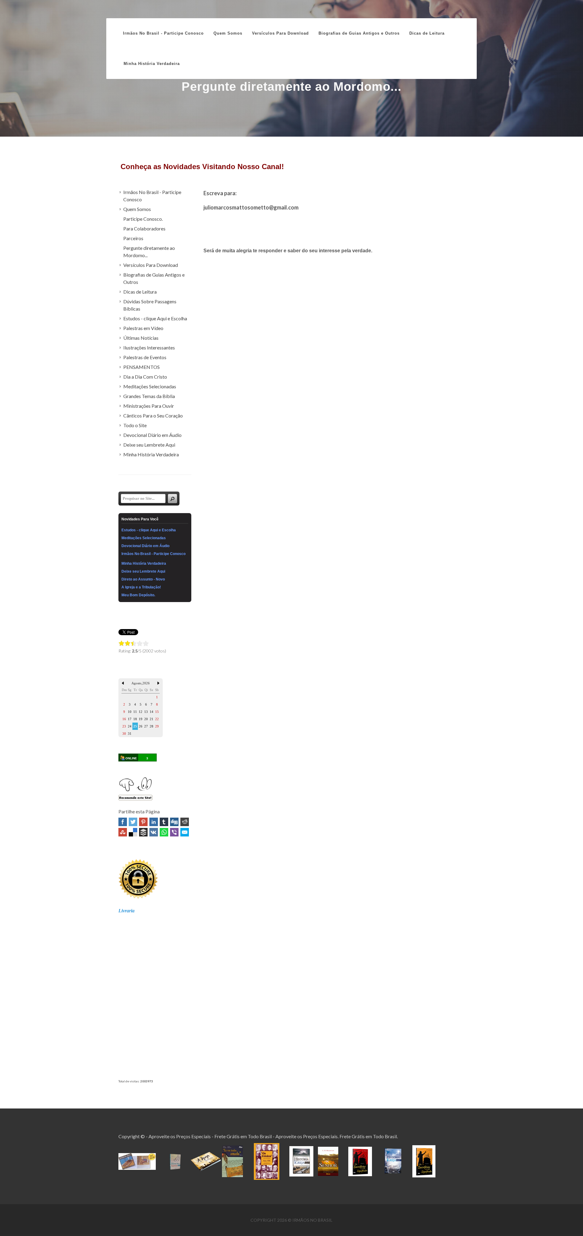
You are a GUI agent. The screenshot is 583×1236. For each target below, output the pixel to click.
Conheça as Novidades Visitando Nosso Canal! (202, 166)
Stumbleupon (122, 832)
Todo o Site (135, 425)
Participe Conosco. (143, 219)
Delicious (133, 832)
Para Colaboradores (144, 228)
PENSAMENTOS (141, 367)
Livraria (126, 910)
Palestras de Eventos (144, 357)
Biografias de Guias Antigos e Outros (154, 278)
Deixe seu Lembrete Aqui (149, 445)
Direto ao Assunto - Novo (143, 579)
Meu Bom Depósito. (138, 595)
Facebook (122, 822)
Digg (174, 822)
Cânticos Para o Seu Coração (153, 415)
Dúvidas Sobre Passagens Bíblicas (149, 305)
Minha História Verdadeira (151, 454)
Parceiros (133, 238)
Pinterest (143, 822)
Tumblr (164, 822)
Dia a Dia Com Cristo (145, 377)
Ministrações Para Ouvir (148, 406)
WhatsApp (164, 832)
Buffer (143, 832)
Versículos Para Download (150, 265)
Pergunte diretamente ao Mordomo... (149, 251)
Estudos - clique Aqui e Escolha (155, 318)
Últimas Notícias (141, 338)
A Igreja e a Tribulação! (141, 587)
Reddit (184, 822)
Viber (174, 832)
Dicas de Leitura (140, 292)
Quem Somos (137, 209)
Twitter (133, 822)
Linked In (153, 822)
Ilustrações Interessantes (149, 347)
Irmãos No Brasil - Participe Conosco (163, 33)
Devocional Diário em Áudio (152, 435)
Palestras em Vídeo (143, 328)
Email (184, 832)
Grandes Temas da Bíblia (149, 396)
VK (153, 832)
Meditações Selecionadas (149, 386)
